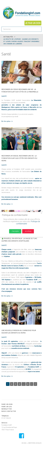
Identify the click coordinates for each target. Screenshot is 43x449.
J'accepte (15, 231)
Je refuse (28, 231)
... (23, 384)
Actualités (8, 37)
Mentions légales (35, 443)
